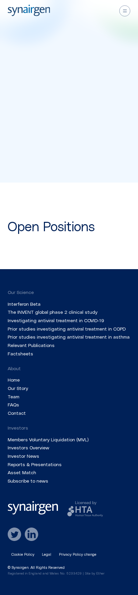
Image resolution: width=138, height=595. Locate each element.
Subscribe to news (28, 481)
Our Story (18, 388)
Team (13, 396)
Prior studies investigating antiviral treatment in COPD (67, 329)
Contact (17, 413)
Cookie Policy (22, 554)
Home (14, 380)
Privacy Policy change (77, 554)
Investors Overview (28, 447)
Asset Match (22, 472)
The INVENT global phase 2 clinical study (52, 312)
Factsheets (20, 353)
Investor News (23, 456)
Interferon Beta (24, 304)
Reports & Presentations (35, 464)
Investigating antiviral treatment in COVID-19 (56, 320)
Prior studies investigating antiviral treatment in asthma (69, 337)
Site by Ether (95, 573)
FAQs (13, 404)
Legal (46, 554)
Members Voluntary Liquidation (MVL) (48, 439)
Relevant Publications (31, 345)
